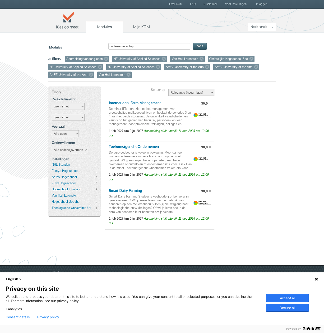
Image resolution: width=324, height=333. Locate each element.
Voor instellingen (236, 4)
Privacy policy (48, 317)
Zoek (200, 46)
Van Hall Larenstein (65, 195)
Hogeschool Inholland (66, 189)
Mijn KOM (141, 27)
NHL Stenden (61, 164)
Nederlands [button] (258, 27)
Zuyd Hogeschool (64, 183)
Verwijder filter (106, 59)
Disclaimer (210, 4)
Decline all (287, 308)
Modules (104, 27)
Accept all (287, 298)
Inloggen (262, 4)
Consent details (18, 317)
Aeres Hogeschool (64, 177)
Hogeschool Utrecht (65, 201)
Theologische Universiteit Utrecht (73, 208)
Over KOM (175, 4)
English (12, 279)
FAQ (193, 4)
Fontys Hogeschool (65, 171)
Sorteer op (158, 90)
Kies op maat (67, 20)
